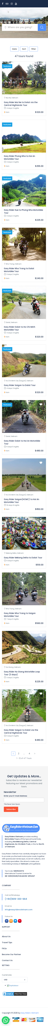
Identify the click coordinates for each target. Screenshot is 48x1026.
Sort (24, 49)
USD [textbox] (5, 979)
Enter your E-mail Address (15, 796)
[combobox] (15, 979)
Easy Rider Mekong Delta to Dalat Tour (23, 557)
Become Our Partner (11, 954)
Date (14, 49)
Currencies (7, 975)
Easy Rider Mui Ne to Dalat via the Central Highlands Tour (21, 104)
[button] (5, 1020)
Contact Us (7, 960)
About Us (6, 936)
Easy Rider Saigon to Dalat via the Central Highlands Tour (21, 731)
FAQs (4, 948)
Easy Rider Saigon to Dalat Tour (20, 385)
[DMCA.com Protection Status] (15, 994)
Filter (33, 49)
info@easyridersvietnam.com (18, 909)
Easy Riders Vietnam (30, 1013)
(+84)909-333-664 (16, 899)
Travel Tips (7, 942)
